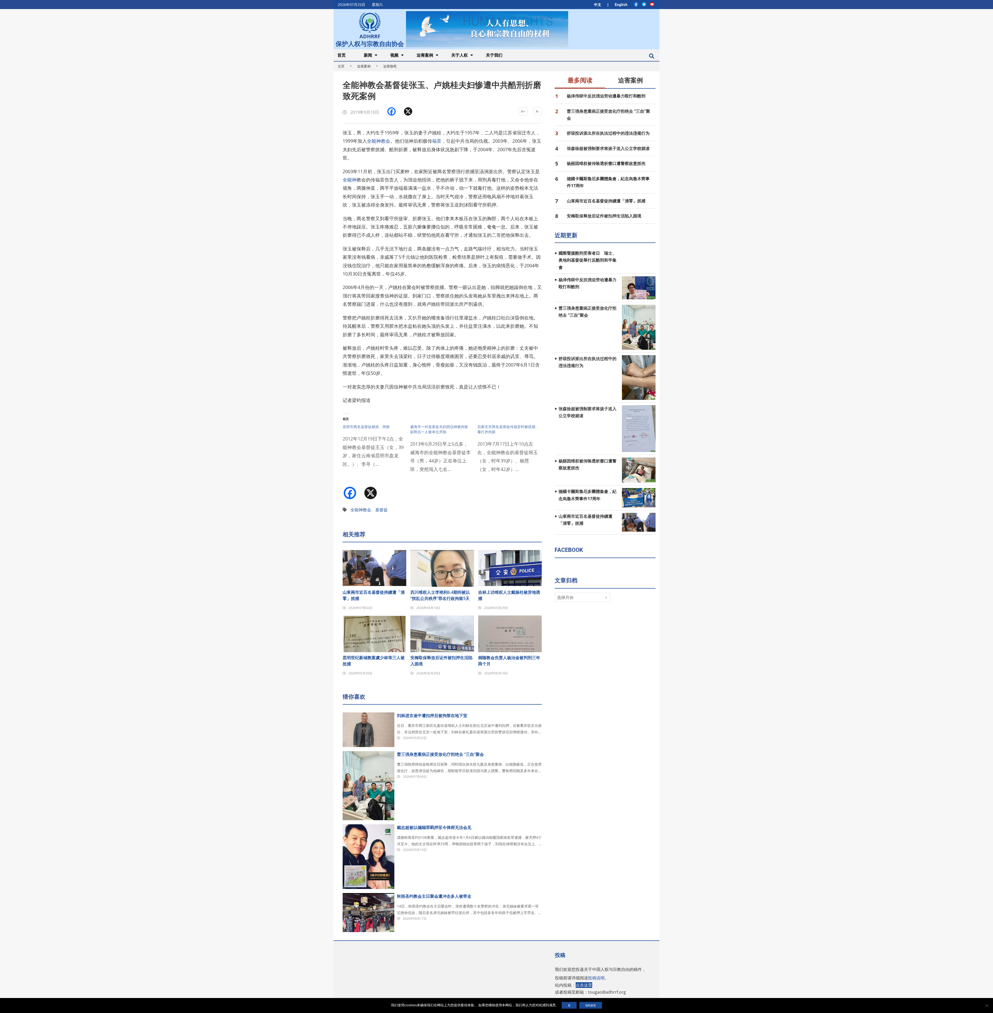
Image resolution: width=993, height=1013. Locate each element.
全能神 (350, 180)
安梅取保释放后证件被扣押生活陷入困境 (441, 661)
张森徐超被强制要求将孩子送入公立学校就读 (608, 148)
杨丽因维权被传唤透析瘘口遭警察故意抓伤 (606, 163)
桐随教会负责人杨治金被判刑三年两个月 (509, 661)
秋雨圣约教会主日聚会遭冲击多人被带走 (434, 896)
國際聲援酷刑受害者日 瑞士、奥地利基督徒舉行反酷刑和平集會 (587, 260)
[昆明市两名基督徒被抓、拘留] (376, 448)
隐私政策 (590, 1005)
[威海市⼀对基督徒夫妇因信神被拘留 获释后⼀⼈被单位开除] (444, 451)
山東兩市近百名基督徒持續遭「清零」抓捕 (374, 595)
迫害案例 (364, 66)
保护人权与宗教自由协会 (370, 43)
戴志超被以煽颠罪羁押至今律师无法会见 (434, 827)
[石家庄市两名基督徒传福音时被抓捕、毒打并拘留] (511, 451)
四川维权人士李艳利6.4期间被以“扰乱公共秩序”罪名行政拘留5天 (440, 595)
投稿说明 (596, 978)
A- (537, 111)
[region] (487, 29)
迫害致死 (390, 66)
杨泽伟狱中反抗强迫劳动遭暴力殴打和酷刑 (606, 96)
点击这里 (584, 985)
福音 (436, 141)
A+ (523, 111)
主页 (341, 66)
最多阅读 (580, 80)
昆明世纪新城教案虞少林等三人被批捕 (374, 661)
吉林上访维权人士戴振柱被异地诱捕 (509, 595)
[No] (986, 1005)
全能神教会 (378, 141)
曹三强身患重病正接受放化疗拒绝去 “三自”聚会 (440, 754)
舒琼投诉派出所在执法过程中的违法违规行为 (608, 133)
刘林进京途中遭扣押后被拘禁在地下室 (432, 715)
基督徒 (381, 510)
